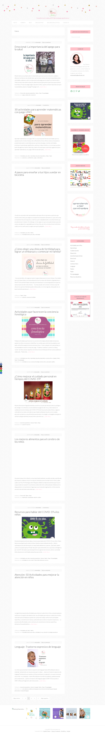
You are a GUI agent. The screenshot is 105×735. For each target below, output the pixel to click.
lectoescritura (43, 361)
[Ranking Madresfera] (18, 709)
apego (23, 95)
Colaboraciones (74, 250)
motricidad (37, 234)
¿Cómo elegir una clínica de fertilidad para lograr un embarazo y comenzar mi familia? (38, 250)
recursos (28, 424)
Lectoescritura (49, 358)
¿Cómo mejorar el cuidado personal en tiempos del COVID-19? (35, 377)
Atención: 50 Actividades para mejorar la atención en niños (37, 576)
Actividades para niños (25, 156)
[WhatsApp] (1, 371)
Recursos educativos (75, 277)
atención (35, 497)
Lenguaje (54, 358)
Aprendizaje (33, 156)
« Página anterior (16, 698)
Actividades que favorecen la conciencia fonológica (36, 313)
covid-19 (24, 424)
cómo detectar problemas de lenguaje (30, 689)
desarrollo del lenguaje (48, 689)
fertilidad (33, 297)
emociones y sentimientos (28, 157)
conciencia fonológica (35, 361)
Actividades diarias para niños (28, 234)
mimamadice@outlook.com (77, 75)
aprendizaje (30, 497)
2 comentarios (46, 105)
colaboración (28, 95)
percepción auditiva (51, 361)
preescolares (17, 690)
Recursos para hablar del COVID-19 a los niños (37, 513)
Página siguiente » (44, 698)
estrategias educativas (53, 632)
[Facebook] (1, 364)
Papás (40, 93)
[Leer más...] (43, 87)
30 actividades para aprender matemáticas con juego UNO (38, 111)
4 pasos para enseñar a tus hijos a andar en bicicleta (38, 173)
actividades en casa (26, 361)
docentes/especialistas (30, 93)
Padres (37, 93)
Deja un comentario (46, 42)
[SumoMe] (1, 373)
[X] (1, 366)
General (32, 422)
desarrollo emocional (39, 560)
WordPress (63, 731)
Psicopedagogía (45, 93)
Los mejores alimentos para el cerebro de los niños (37, 440)
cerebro (39, 497)
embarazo (24, 297)
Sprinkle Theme (46, 731)
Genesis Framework (56, 731)
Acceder (68, 731)
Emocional (73, 258)
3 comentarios (46, 507)
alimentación (25, 497)
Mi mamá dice (52, 13)
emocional (33, 95)
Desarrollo (22, 93)
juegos (35, 157)
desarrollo (40, 689)
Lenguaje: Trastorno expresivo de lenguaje (38, 646)
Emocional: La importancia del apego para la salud (37, 48)
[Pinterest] (1, 369)
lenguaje (55, 689)
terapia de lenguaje (25, 690)
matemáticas (40, 157)
